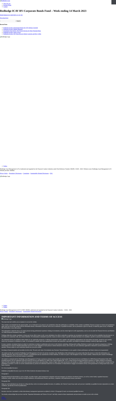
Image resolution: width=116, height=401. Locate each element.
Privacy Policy (4, 173)
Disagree (4, 398)
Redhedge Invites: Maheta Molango (13, 29)
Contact (5, 6)
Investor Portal (7, 5)
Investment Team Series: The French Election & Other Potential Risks (22, 31)
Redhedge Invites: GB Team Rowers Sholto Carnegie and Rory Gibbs (22, 34)
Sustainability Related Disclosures (39, 173)
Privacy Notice (4, 311)
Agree (3, 397)
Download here (4, 18)
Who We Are (6, 3)
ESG (51, 173)
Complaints (26, 173)
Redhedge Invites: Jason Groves (12, 32)
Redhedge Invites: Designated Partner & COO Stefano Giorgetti (20, 27)
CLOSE (113, 2)
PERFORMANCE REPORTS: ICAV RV (11, 15)
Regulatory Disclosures (15, 173)
